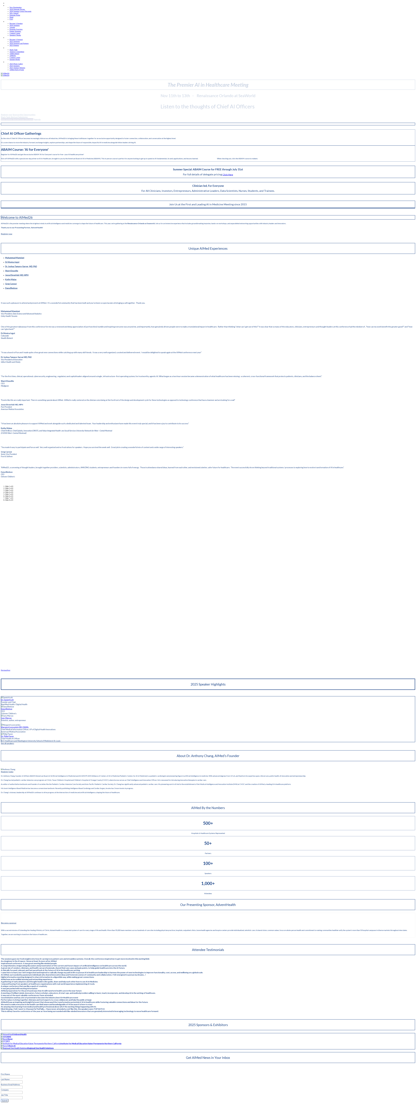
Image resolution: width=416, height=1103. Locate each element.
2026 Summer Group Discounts (20, 11)
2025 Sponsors (15, 41)
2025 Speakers (15, 66)
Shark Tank (13, 50)
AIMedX (13, 56)
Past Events (10, 62)
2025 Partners (14, 45)
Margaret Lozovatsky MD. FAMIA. (15, 727)
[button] (6, 114)
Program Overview (16, 29)
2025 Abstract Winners (17, 68)
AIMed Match (14, 54)
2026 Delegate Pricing (17, 9)
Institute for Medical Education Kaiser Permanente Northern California (90, 1043)
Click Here (228, 174)
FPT (8, 1041)
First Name (5, 1074)
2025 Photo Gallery (16, 64)
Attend (8, 5)
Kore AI (12, 1046)
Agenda (12, 27)
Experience (10, 47)
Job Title (4, 1095)
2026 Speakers (15, 25)
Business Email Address (10, 1084)
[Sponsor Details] (7, 1034)
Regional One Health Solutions (41, 1048)
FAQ (11, 19)
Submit (5, 1100)
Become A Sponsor (16, 39)
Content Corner (15, 33)
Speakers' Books (15, 35)
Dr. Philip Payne (7, 736)
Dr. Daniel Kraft (7, 700)
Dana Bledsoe (6, 709)
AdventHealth (20, 1034)
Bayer (10, 1039)
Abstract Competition (17, 52)
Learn (7, 21)
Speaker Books (15, 59)
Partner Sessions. (15, 31)
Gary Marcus (6, 718)
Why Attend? (14, 13)
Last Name (5, 1079)
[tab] (210, 258)
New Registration (16, 7)
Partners (9, 37)
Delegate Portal (15, 15)
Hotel (11, 17)
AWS (9, 1037)
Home (7, 3)
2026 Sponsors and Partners (19, 43)
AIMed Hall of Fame (17, 70)
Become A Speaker (16, 23)
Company (5, 1090)
